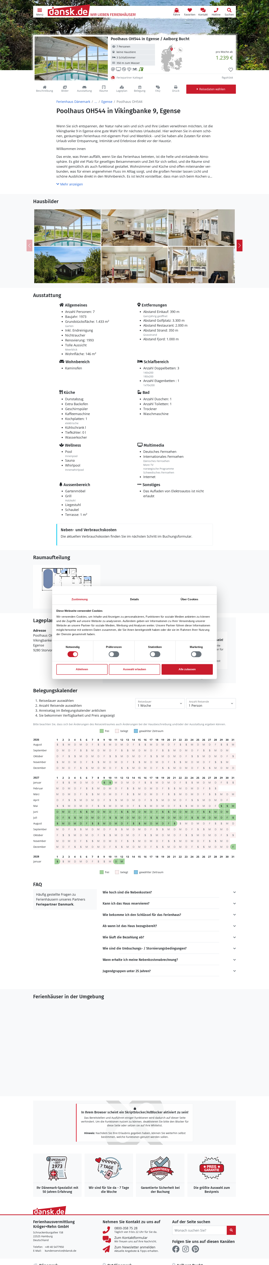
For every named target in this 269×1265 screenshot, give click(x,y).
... (95, 101)
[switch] (114, 654)
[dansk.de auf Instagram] (185, 1249)
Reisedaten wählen (212, 89)
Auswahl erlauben (134, 669)
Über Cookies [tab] (189, 599)
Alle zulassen (187, 669)
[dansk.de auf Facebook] (176, 1249)
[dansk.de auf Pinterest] (195, 1249)
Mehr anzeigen (71, 184)
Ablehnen (82, 669)
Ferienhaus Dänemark (73, 101)
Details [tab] (134, 599)
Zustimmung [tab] (80, 599)
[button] (39, 12)
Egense (106, 101)
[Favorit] (231, 70)
